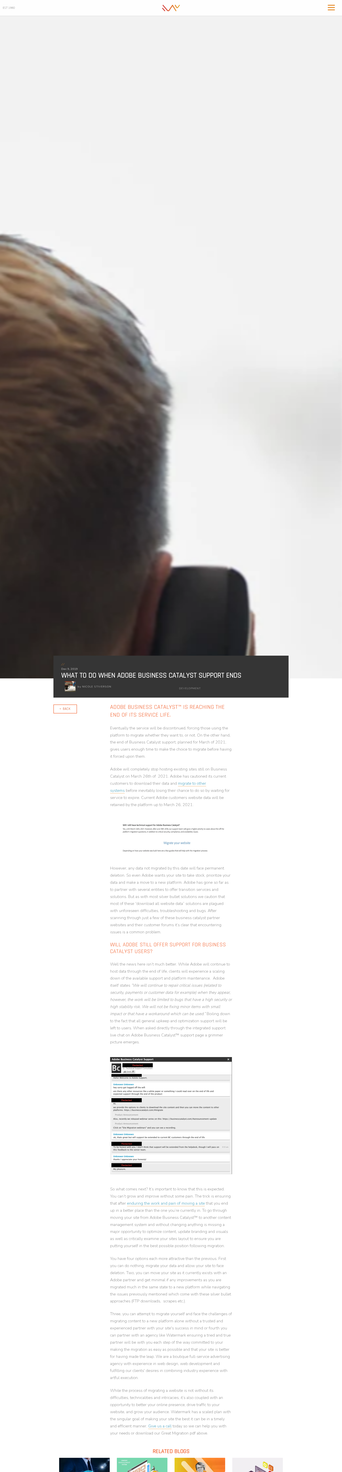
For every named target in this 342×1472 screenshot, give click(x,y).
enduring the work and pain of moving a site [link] (166, 1203)
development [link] (190, 688)
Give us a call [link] (160, 1426)
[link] (171, 7)
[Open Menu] (331, 7)
